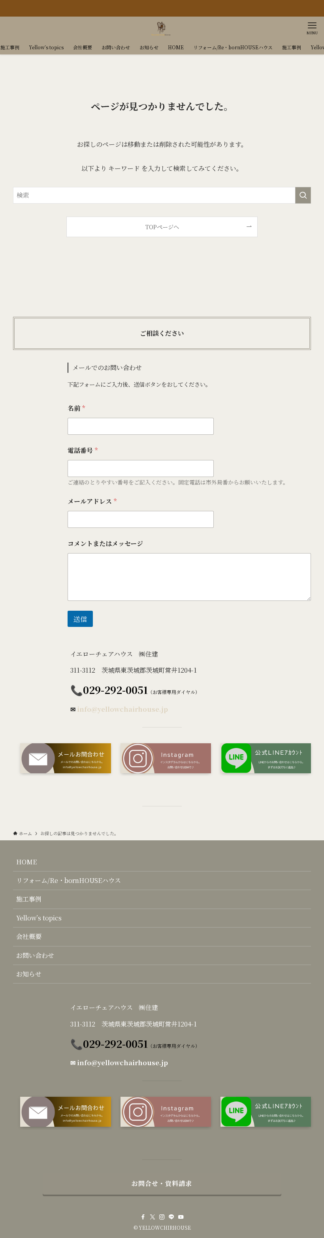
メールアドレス (92, 501)
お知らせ (28, 973)
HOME (26, 861)
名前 (76, 408)
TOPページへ (162, 227)
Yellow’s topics (39, 917)
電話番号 (83, 450)
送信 (80, 619)
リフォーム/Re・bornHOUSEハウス (68, 880)
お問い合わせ (35, 955)
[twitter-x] (152, 1217)
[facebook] (143, 1217)
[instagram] (162, 1217)
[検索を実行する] (303, 195)
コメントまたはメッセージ (105, 543)
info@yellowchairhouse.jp (122, 709)
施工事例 (28, 898)
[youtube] (181, 1217)
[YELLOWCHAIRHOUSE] (162, 28)
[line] (171, 1217)
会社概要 (28, 936)
